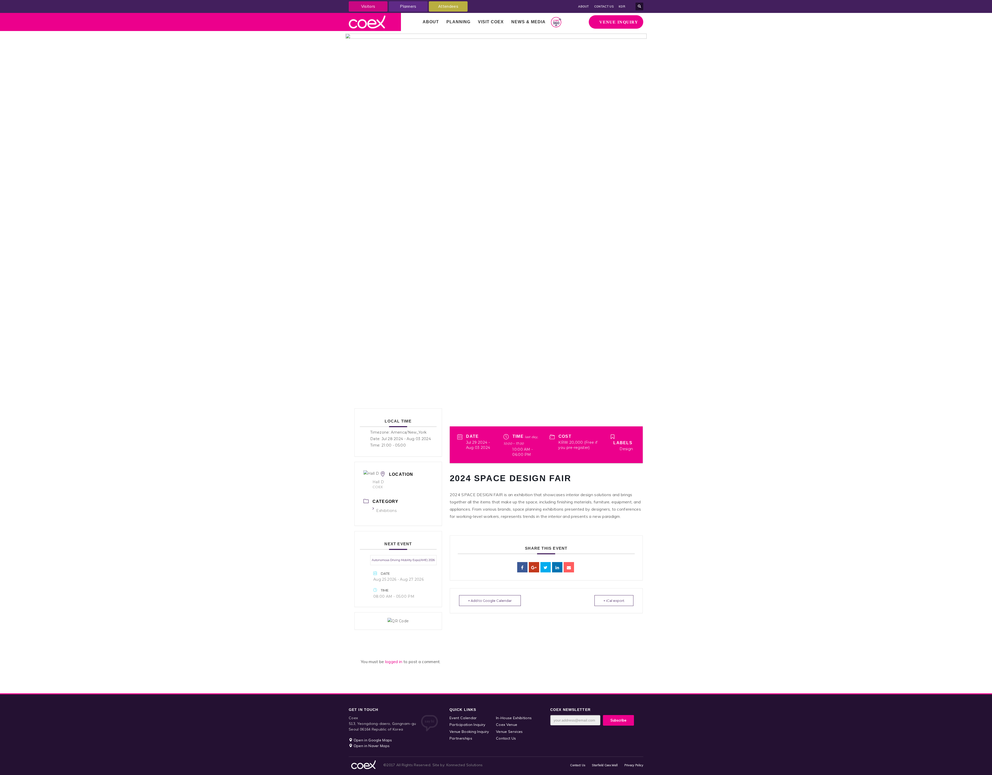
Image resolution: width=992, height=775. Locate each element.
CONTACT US (604, 6)
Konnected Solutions (464, 765)
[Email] (569, 567)
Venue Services (509, 731)
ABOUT (583, 6)
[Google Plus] (534, 567)
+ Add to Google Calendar (490, 600)
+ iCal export (613, 600)
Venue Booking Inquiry (469, 731)
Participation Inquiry (467, 724)
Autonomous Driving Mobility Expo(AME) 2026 (403, 560)
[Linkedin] (557, 567)
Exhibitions (386, 510)
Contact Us (506, 738)
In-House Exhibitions (514, 718)
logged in (394, 661)
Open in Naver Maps (371, 745)
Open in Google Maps (372, 740)
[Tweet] (545, 567)
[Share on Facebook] (522, 567)
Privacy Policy (633, 765)
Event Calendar (463, 718)
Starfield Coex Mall (605, 765)
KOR (622, 6)
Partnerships (461, 738)
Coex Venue (506, 724)
